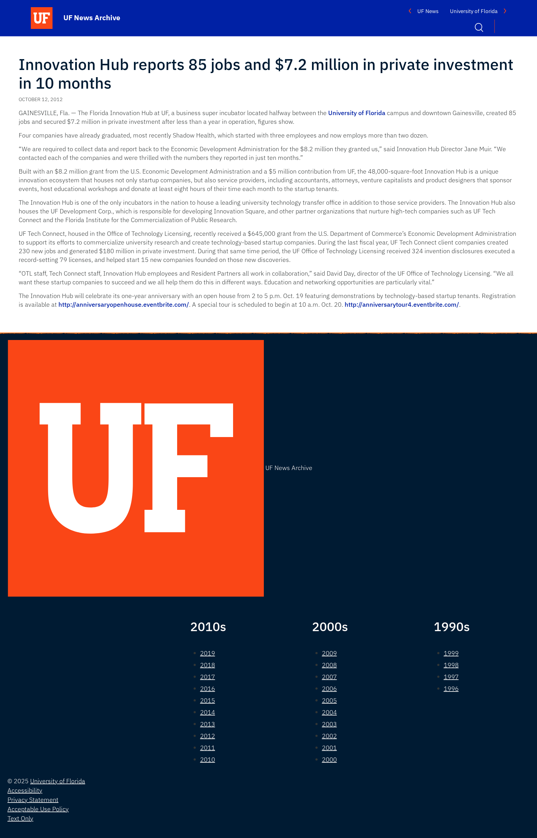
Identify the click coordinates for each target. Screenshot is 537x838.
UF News (427, 11)
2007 (329, 677)
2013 (207, 724)
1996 (451, 688)
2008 (329, 665)
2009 (329, 653)
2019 (207, 653)
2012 (207, 736)
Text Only (20, 818)
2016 (207, 688)
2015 (207, 700)
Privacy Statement (32, 799)
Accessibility (24, 790)
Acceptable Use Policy (38, 809)
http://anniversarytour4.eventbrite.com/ (402, 304)
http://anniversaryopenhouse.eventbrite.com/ (123, 304)
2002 (329, 736)
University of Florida (474, 11)
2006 (329, 688)
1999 (451, 653)
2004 (329, 712)
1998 (451, 665)
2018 (207, 665)
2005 (329, 700)
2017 (207, 677)
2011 (207, 747)
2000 (329, 759)
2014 (207, 712)
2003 (329, 724)
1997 (451, 677)
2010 (207, 759)
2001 (329, 747)
